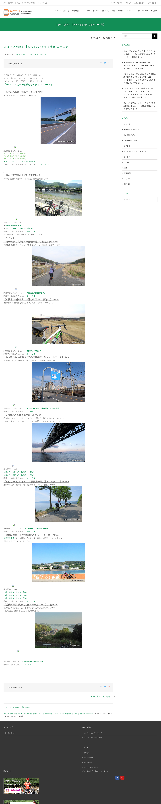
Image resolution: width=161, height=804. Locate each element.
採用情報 (127, 184)
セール (126, 162)
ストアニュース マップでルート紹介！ (19, 161)
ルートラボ (45, 164)
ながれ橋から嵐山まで (14, 225)
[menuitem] (116, 3)
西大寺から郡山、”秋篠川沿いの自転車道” (43, 408)
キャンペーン (129, 157)
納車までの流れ (89, 758)
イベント (127, 146)
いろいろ (42, 54)
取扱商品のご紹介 (131, 140)
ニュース (127, 124)
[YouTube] (122, 778)
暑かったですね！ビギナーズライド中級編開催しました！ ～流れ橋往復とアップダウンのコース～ (139, 106)
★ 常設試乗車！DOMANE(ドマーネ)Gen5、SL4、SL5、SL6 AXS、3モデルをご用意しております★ (140, 65)
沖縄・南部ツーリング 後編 (15, 598)
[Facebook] (117, 778)
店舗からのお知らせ (131, 129)
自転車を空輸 (9, 538)
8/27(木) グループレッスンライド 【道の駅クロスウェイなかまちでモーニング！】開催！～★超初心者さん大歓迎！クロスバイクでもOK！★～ (140, 78)
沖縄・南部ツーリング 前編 (15, 592)
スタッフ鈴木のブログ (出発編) (15, 153)
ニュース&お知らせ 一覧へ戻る (17, 707)
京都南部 (127, 173)
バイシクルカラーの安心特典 (93, 738)
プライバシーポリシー (91, 767)
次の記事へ (108, 37)
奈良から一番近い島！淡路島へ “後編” (18, 475)
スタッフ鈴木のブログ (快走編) (15, 156)
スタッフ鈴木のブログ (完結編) (15, 158)
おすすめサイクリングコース (26, 54)
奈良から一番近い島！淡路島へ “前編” (18, 472)
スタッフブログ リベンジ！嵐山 (18, 228)
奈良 (125, 168)
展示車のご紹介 (130, 135)
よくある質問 (88, 762)
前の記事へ (96, 37)
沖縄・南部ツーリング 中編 (15, 595)
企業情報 (86, 753)
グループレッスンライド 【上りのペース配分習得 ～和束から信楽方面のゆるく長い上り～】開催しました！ (140, 54)
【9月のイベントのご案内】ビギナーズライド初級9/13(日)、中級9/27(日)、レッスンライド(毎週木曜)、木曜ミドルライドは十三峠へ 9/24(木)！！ (139, 92)
